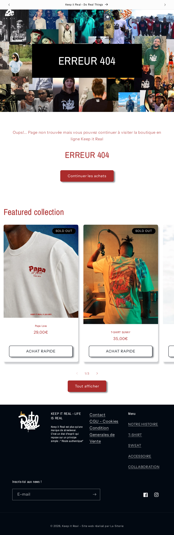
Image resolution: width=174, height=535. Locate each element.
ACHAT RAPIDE (41, 351)
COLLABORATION (143, 467)
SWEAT (134, 445)
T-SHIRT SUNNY (120, 332)
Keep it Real (70, 526)
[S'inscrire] (94, 494)
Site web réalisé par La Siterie (103, 526)
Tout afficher (87, 386)
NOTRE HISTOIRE (143, 424)
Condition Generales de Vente (102, 434)
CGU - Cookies (104, 421)
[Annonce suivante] (165, 4)
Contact (97, 414)
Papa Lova (41, 326)
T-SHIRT (135, 435)
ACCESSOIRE (139, 456)
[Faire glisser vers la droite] (97, 373)
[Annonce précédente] (9, 4)
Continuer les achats (87, 176)
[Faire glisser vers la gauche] (77, 373)
